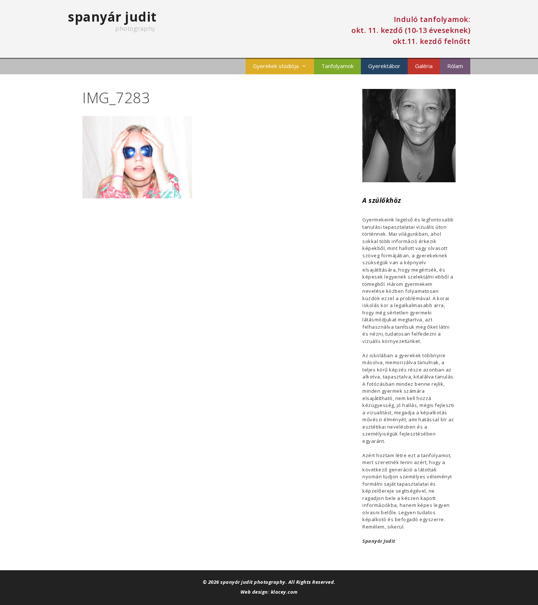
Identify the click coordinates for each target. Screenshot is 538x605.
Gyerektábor (384, 66)
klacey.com (284, 592)
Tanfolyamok (337, 66)
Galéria (424, 66)
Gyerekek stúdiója (276, 66)
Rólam (455, 66)
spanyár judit (112, 16)
